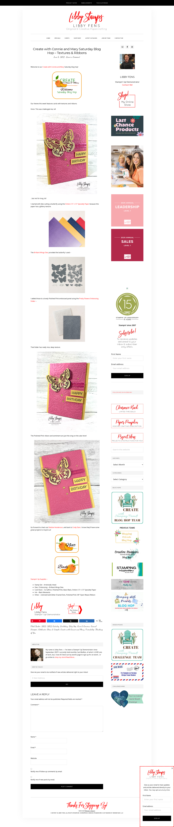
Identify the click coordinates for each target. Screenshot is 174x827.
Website (34, 758)
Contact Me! (127, 85)
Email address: (117, 364)
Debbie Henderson (56, 527)
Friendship (90, 629)
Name (33, 737)
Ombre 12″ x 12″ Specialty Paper (77, 204)
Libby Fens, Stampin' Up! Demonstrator (87, 22)
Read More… (70, 657)
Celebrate (42, 629)
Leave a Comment (73, 57)
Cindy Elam (76, 527)
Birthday (64, 626)
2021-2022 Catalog (50, 626)
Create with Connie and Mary (53, 67)
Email (33, 747)
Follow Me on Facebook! (122, 392)
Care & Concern (83, 626)
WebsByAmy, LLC (118, 813)
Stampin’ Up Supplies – (39, 579)
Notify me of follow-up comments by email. (46, 771)
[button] (127, 36)
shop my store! (60, 657)
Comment (35, 705)
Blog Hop (72, 626)
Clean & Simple (53, 629)
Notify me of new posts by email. (43, 780)
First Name (116, 354)
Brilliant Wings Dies (41, 252)
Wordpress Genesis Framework (91, 813)
